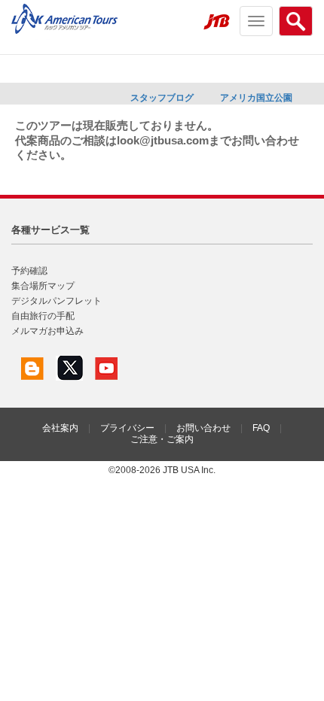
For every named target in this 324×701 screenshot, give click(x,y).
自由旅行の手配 (43, 316)
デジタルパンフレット (56, 301)
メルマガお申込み (47, 331)
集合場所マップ (43, 286)
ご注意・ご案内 (162, 439)
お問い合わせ (203, 428)
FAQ (261, 428)
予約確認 (29, 271)
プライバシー (127, 428)
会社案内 (60, 428)
